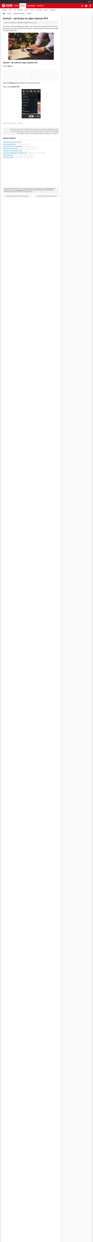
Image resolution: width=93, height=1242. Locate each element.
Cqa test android (8, 157)
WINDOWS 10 (53, 10)
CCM (47, 188)
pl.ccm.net (50, 188)
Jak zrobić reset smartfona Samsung (46, 196)
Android (29, 13)
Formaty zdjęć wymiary (10, 148)
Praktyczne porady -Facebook (23, 155)
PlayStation (4, 10)
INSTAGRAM (39, 10)
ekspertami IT (51, 129)
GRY (15, 10)
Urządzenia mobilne (19, 13)
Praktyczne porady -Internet (27, 148)
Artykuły (40, 5)
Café (26, 150)
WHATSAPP (20, 10)
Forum (16, 5)
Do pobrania (31, 5)
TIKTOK (10, 10)
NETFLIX (32, 10)
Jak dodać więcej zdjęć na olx (12, 150)
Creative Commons (19, 190)
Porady (22, 5)
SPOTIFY (27, 10)
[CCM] (7, 5)
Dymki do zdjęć (8, 155)
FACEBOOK (46, 10)
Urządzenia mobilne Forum (24, 157)
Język (89, 1)
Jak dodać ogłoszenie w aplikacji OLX (15, 153)
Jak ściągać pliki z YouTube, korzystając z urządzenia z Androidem (17, 196)
